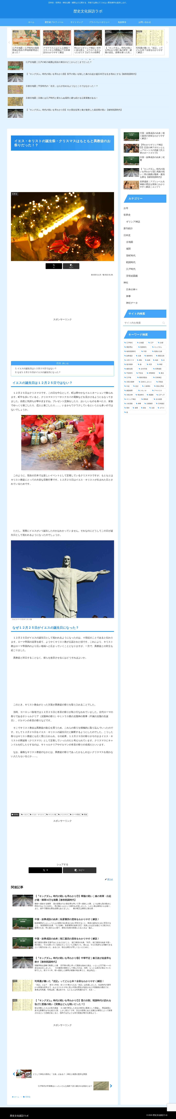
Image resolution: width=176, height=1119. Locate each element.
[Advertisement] (62, 171)
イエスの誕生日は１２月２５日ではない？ (37, 368)
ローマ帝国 (76, 814)
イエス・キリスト (38, 814)
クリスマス (64, 814)
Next (167, 42)
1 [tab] (82, 59)
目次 (58, 363)
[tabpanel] (26, 42)
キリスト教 (52, 814)
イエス (25, 814)
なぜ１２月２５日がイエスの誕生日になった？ (39, 372)
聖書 (85, 814)
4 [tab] (94, 59)
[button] (71, 266)
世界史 (16, 814)
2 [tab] (86, 59)
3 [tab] (90, 59)
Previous (9, 42)
